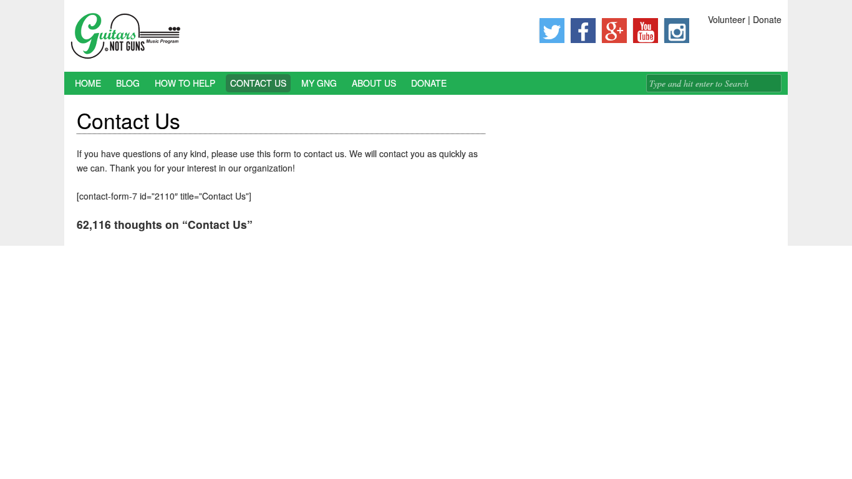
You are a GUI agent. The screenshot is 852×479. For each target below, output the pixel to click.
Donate (429, 83)
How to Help (185, 83)
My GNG (319, 83)
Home (88, 83)
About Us (374, 83)
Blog (128, 83)
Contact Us (258, 83)
